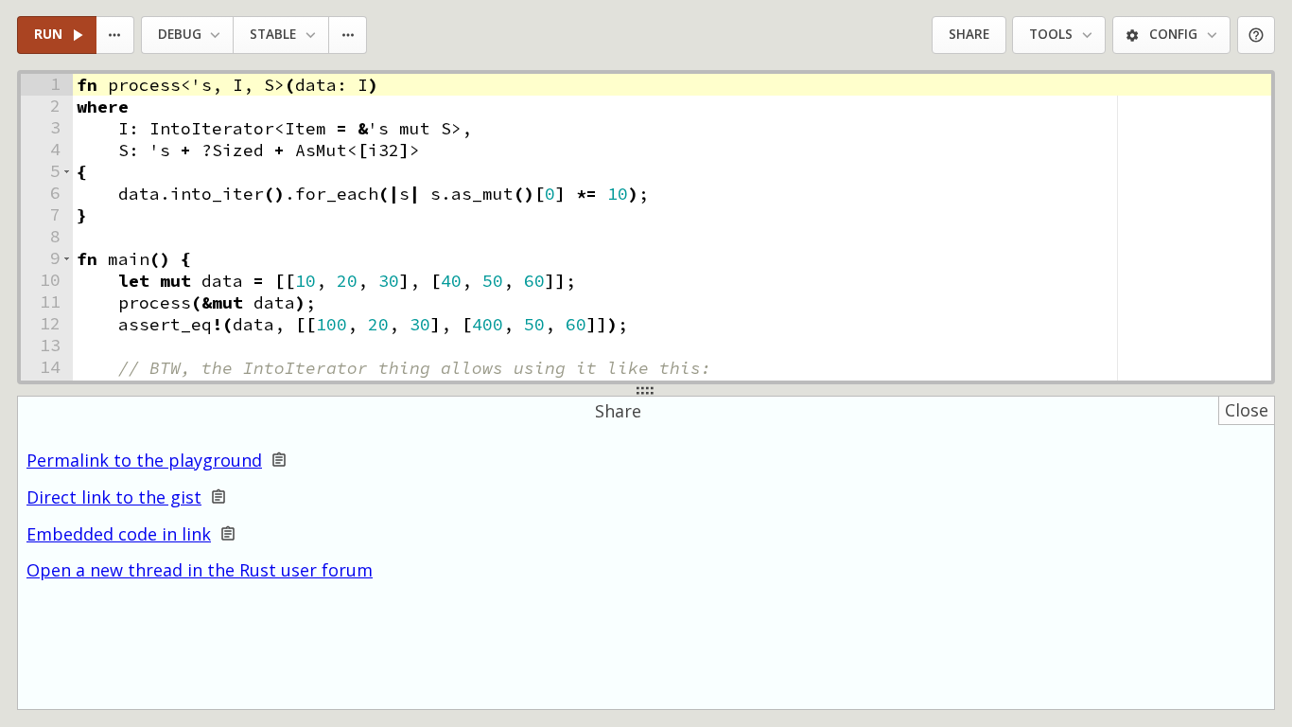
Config (1173, 34)
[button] (66, 172)
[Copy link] (279, 460)
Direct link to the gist (113, 497)
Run (48, 34)
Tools (1051, 34)
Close (1246, 410)
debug (179, 34)
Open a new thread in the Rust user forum (199, 570)
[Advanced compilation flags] (348, 35)
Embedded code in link (118, 534)
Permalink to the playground (144, 460)
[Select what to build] (115, 35)
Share (969, 34)
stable (273, 34)
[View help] (1256, 35)
